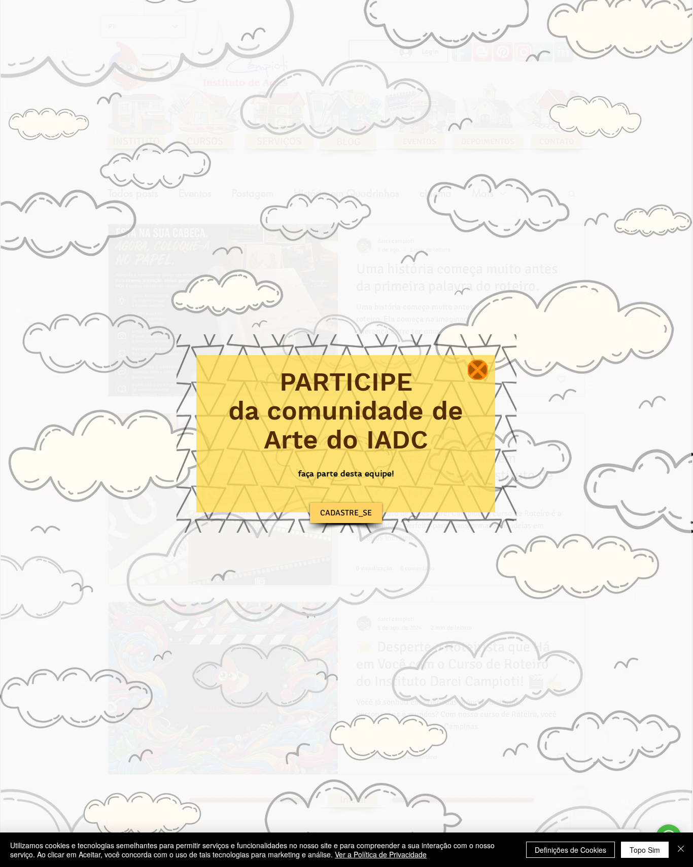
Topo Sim (645, 850)
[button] (478, 370)
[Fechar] (681, 850)
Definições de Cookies (570, 850)
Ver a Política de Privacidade (381, 854)
